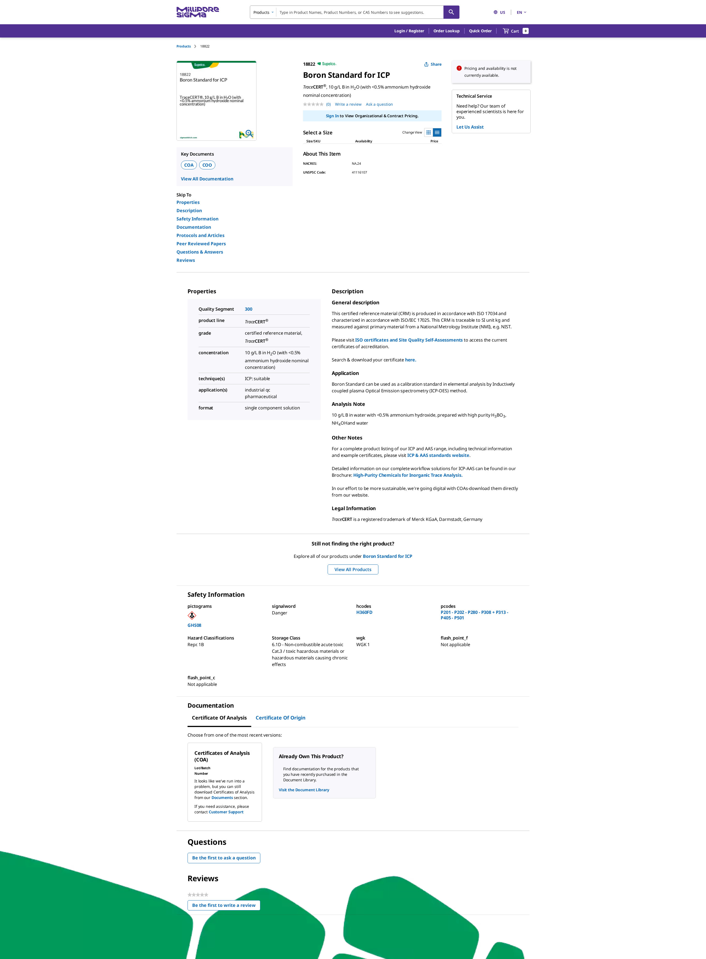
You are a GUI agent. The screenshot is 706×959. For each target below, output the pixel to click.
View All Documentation (207, 179)
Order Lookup (447, 30)
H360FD (364, 612)
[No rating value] (314, 104)
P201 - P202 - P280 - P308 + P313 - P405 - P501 (474, 615)
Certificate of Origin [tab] (281, 717)
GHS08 (194, 625)
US (502, 12)
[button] (409, 31)
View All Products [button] (353, 569)
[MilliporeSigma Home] (197, 12)
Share (436, 64)
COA (189, 165)
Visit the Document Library (304, 789)
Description (189, 210)
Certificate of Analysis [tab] (219, 717)
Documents (222, 797)
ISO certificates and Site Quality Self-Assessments (409, 340)
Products (183, 46)
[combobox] (354, 12)
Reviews (185, 260)
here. (410, 360)
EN (519, 12)
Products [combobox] (261, 12)
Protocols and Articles (200, 235)
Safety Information (197, 219)
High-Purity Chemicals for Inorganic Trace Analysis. (408, 475)
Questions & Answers (199, 252)
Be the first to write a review (226, 906)
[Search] (451, 12)
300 (248, 309)
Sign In (332, 115)
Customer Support (226, 811)
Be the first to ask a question (224, 858)
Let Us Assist (470, 127)
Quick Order (480, 30)
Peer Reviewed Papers (201, 244)
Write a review (348, 104)
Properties (188, 202)
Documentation (193, 227)
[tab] (188, 46)
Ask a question (379, 104)
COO (207, 165)
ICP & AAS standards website (438, 455)
